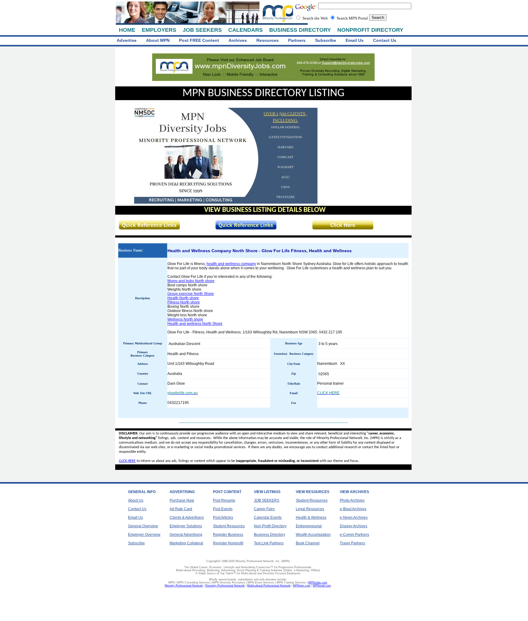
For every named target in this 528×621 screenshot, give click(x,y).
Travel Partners (352, 543)
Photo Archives (352, 500)
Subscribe (325, 40)
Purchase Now (182, 500)
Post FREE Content (199, 40)
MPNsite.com (301, 585)
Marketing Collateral (186, 543)
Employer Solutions (186, 526)
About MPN (158, 40)
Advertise (127, 40)
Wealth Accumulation (313, 534)
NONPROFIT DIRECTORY (370, 30)
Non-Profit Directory (270, 526)
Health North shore (183, 298)
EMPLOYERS (159, 30)
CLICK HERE (127, 461)
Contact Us (384, 40)
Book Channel (308, 543)
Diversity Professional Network (225, 585)
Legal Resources (310, 509)
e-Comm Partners (354, 534)
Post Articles (223, 517)
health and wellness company (231, 264)
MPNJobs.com (317, 582)
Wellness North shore (185, 319)
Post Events (223, 509)
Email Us (355, 40)
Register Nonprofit (228, 543)
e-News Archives (354, 517)
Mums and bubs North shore (191, 281)
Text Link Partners (269, 543)
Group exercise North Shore (190, 294)
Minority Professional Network (184, 585)
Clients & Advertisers (187, 517)
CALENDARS (245, 30)
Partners (297, 40)
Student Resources (229, 526)
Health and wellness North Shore (194, 323)
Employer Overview (144, 534)
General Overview (143, 526)
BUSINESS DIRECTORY (300, 30)
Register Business (228, 534)
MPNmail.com (322, 585)
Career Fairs (264, 509)
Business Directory (269, 534)
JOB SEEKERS (202, 30)
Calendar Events (268, 517)
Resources (267, 40)
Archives (238, 40)
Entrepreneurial (309, 526)
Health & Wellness (311, 517)
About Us (135, 500)
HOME (127, 30)
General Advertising (186, 534)
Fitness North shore (183, 302)
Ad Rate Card (181, 509)
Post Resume (224, 500)
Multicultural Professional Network (269, 585)
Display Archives (353, 526)
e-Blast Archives (353, 509)
